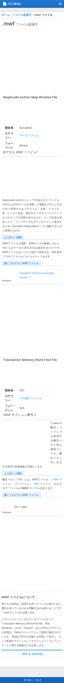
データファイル (29, 135)
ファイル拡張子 (22, 15)
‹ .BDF (24, 654)
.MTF (5, 488)
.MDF (36, 483)
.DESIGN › (37, 654)
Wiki (14, 3)
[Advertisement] (32, 61)
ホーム (6, 15)
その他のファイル (30, 398)
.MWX (8, 256)
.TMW (55, 479)
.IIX (16, 483)
